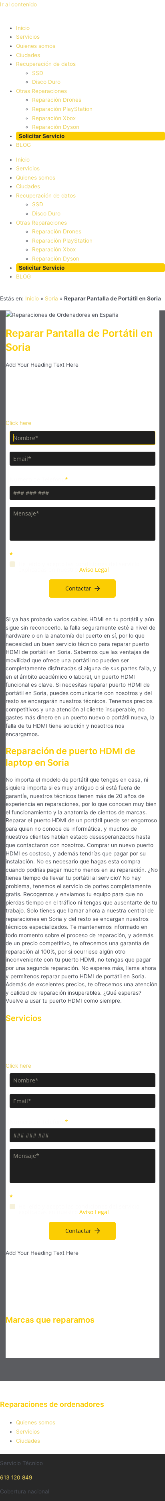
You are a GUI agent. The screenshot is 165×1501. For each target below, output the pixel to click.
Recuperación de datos (46, 64)
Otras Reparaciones (41, 91)
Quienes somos (35, 46)
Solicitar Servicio (41, 136)
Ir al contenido (18, 4)
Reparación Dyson (55, 127)
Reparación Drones (56, 100)
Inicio (23, 28)
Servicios (28, 37)
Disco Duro (46, 82)
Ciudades (28, 55)
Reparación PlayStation (62, 109)
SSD (37, 73)
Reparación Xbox (54, 118)
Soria (51, 298)
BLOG (23, 145)
